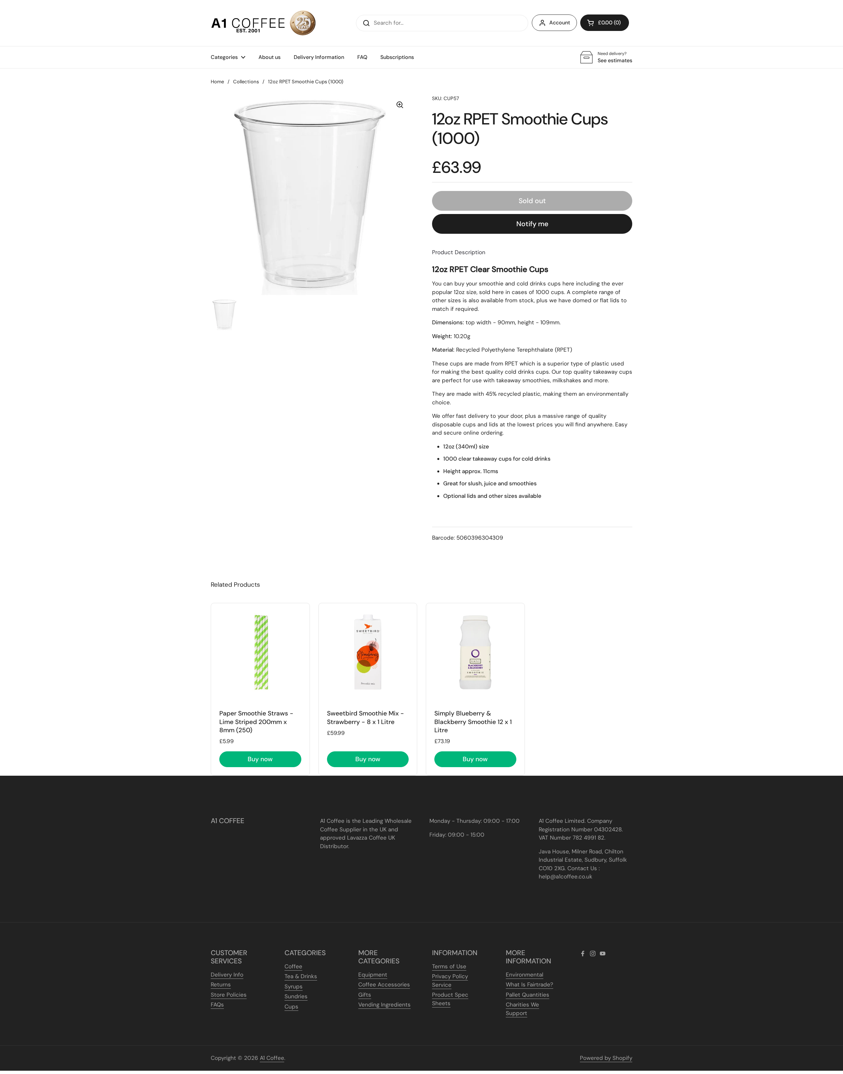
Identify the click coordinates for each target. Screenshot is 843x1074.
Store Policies (229, 994)
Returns (221, 984)
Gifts (364, 994)
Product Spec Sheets (450, 999)
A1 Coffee (272, 1057)
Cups (291, 1006)
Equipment (372, 974)
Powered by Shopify (606, 1057)
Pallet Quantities (527, 994)
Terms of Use (449, 966)
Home (217, 81)
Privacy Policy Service (450, 980)
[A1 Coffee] (263, 23)
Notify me (532, 223)
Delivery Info (227, 974)
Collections (246, 81)
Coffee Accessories (384, 984)
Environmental (524, 974)
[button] (604, 22)
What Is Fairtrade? (529, 984)
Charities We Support (522, 1009)
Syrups (294, 986)
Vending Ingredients (384, 1004)
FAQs (217, 1004)
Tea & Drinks (301, 976)
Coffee (293, 966)
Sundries (296, 996)
